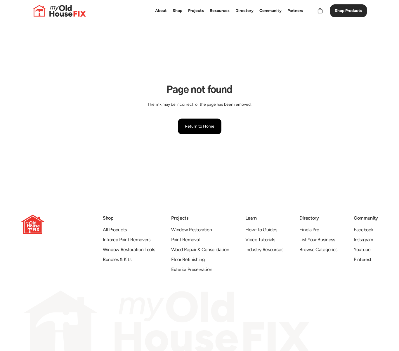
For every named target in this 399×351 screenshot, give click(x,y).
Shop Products (348, 10)
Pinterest (363, 259)
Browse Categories (318, 249)
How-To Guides (261, 229)
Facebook (363, 229)
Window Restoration (191, 229)
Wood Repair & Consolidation (200, 249)
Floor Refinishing (188, 259)
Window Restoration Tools (129, 249)
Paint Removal (185, 239)
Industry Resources (264, 249)
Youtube (362, 249)
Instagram (363, 239)
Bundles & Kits (117, 259)
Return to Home (199, 126)
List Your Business (317, 239)
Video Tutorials (260, 239)
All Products (115, 229)
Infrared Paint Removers (126, 239)
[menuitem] (161, 10)
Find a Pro (309, 229)
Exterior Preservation (191, 269)
